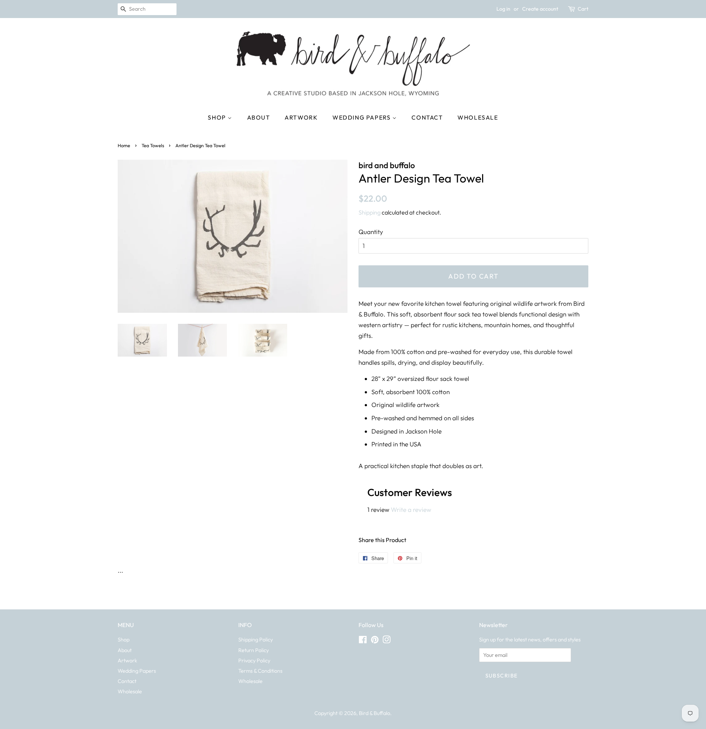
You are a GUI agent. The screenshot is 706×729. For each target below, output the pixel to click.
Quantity (371, 232)
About (258, 117)
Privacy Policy (254, 660)
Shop (218, 117)
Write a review (411, 509)
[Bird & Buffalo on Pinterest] (375, 641)
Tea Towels (153, 145)
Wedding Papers (362, 117)
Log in (503, 9)
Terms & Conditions (260, 671)
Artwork (301, 117)
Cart (583, 9)
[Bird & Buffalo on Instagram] (386, 641)
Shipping (370, 212)
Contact (427, 117)
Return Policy (253, 650)
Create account (540, 9)
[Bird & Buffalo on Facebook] (363, 641)
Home (124, 145)
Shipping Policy (255, 639)
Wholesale (477, 117)
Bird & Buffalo (374, 713)
